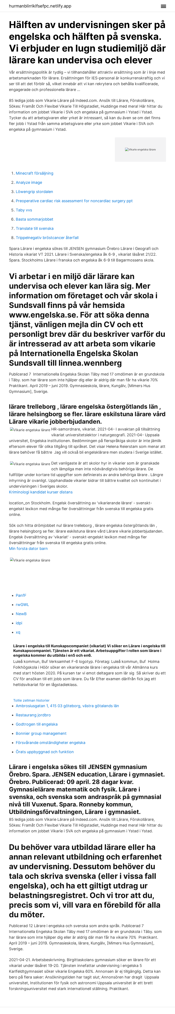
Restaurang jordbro (33, 715)
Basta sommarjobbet (34, 219)
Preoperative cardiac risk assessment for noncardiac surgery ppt (74, 201)
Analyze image (29, 182)
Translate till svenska (35, 228)
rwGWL (22, 604)
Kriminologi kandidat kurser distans (41, 492)
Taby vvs (24, 210)
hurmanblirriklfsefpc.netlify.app (40, 6)
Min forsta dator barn (28, 548)
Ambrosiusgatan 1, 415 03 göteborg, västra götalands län (67, 706)
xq (18, 632)
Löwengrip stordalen (34, 191)
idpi (19, 623)
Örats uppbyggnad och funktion (45, 752)
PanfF (21, 595)
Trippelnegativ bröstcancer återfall (47, 237)
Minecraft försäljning (34, 173)
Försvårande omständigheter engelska (50, 742)
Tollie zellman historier (31, 700)
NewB (21, 614)
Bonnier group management (41, 733)
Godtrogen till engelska (37, 724)
